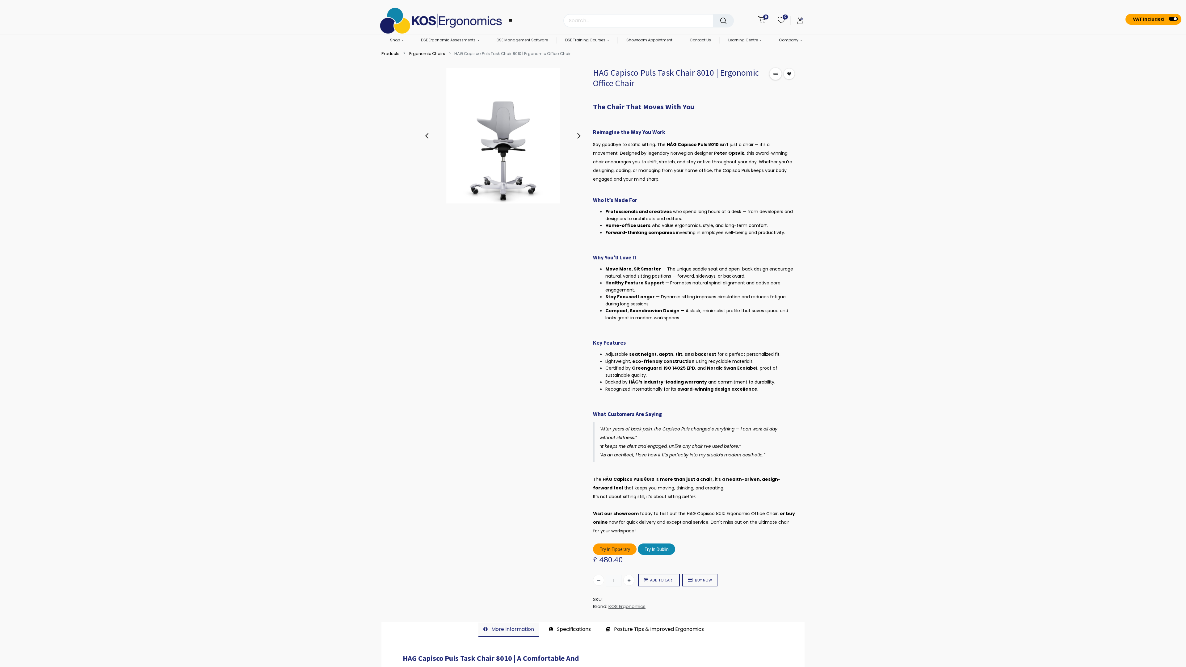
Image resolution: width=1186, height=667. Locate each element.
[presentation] (426, 135)
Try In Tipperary (615, 549)
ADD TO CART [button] (662, 580)
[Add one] (628, 580)
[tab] (508, 630)
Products (390, 54)
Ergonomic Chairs (427, 54)
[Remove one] (598, 580)
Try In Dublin (657, 549)
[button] (775, 74)
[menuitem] (522, 40)
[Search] (723, 21)
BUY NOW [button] (703, 580)
